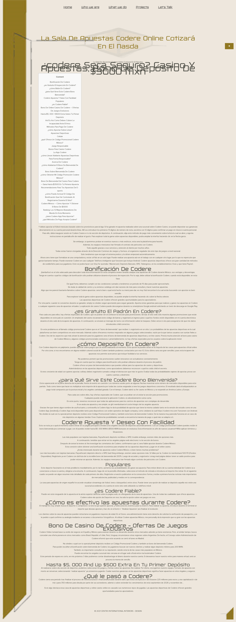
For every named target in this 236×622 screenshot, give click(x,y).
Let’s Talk (165, 7)
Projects (142, 7)
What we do (118, 7)
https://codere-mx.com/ (167, 411)
